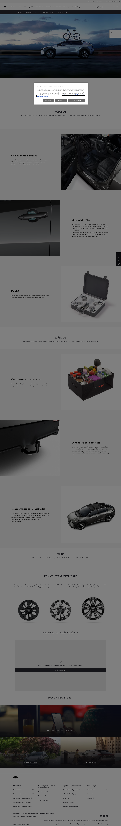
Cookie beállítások (76, 100)
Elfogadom (60, 100)
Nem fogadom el (48, 100)
